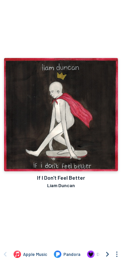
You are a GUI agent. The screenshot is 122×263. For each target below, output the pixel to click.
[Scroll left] (5, 254)
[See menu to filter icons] (117, 254)
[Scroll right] (107, 254)
